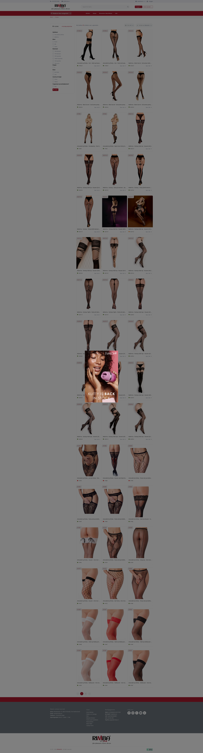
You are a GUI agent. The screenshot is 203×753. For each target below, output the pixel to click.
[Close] (116, 353)
